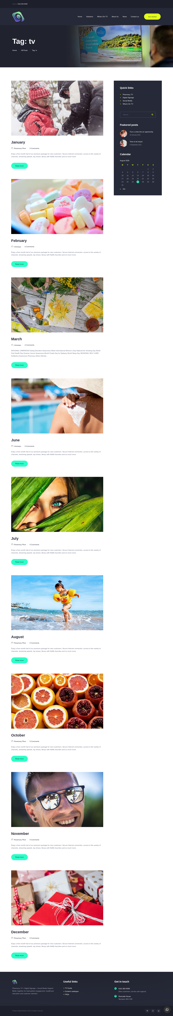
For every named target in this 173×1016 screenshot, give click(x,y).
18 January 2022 (135, 135)
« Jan (123, 189)
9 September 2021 (136, 145)
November (20, 833)
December (20, 932)
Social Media (127, 101)
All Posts (24, 50)
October (18, 735)
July (14, 538)
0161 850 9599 (22, 4)
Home (14, 50)
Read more (19, 166)
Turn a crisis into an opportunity (141, 132)
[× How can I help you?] (167, 1009)
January (18, 142)
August (17, 637)
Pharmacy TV (128, 94)
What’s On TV (128, 104)
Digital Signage (128, 97)
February (19, 240)
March (16, 339)
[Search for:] (138, 115)
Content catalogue (72, 991)
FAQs (67, 994)
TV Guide (68, 988)
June (15, 440)
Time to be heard (136, 142)
